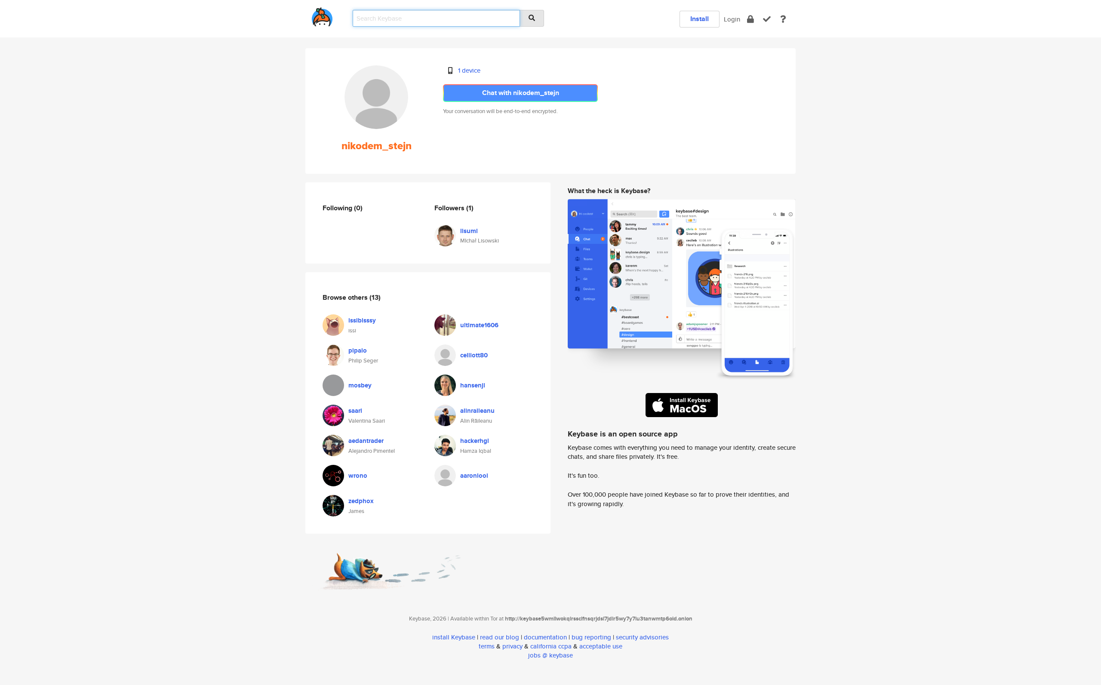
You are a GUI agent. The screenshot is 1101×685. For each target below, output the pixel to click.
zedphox (361, 501)
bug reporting (591, 637)
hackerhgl (474, 440)
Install (699, 19)
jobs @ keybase (550, 655)
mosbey (360, 385)
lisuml (469, 231)
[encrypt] (750, 19)
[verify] (767, 19)
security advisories (642, 637)
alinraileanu (477, 410)
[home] (322, 15)
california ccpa (551, 646)
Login (732, 19)
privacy (512, 646)
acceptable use (600, 646)
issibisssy (362, 320)
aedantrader (366, 440)
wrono (357, 475)
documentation (545, 637)
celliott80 (474, 355)
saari (355, 410)
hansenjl (472, 385)
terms (487, 646)
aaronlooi (474, 475)
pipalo (357, 350)
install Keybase (453, 637)
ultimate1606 (479, 325)
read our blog (499, 637)
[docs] (783, 19)
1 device (469, 70)
